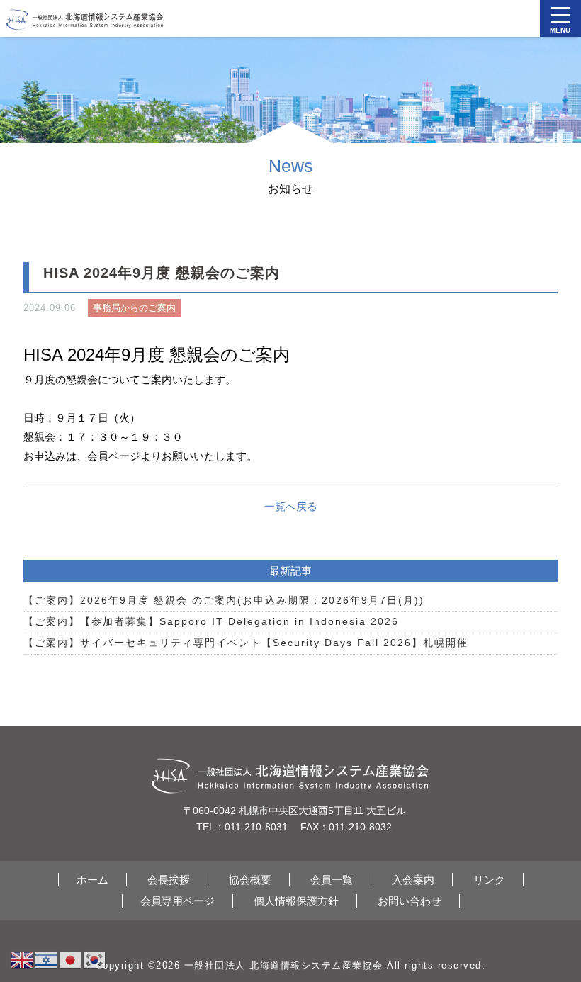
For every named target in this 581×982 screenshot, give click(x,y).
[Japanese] (71, 959)
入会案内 (413, 880)
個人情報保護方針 (296, 901)
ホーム (92, 880)
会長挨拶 (168, 880)
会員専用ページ (177, 901)
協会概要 (250, 880)
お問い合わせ (409, 901)
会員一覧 (331, 880)
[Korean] (95, 959)
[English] (23, 959)
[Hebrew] (47, 959)
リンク (489, 880)
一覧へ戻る (290, 506)
